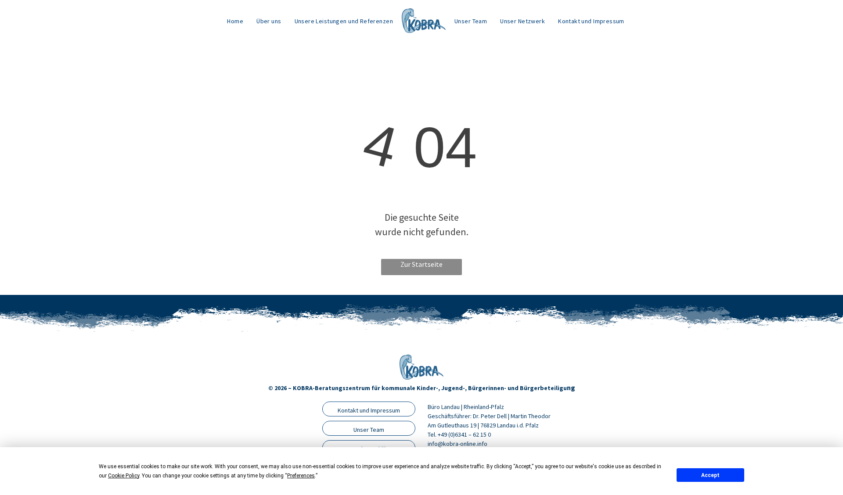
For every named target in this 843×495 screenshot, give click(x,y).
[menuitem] (235, 21)
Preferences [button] (301, 476)
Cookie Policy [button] (123, 476)
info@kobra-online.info (457, 444)
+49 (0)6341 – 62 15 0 (464, 434)
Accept (710, 475)
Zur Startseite (421, 264)
